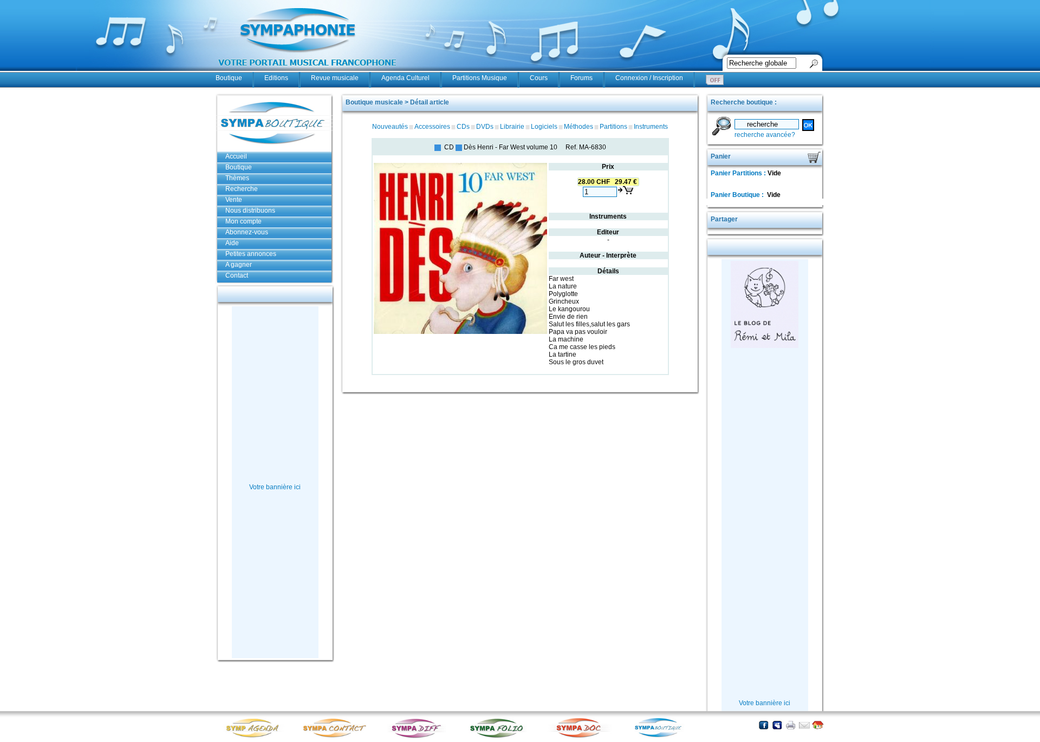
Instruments (651, 126)
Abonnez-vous (246, 232)
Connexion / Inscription (649, 78)
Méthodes (578, 126)
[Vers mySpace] (777, 725)
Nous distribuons (250, 210)
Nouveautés (390, 126)
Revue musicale (335, 78)
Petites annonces (250, 254)
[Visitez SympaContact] (337, 737)
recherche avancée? (764, 135)
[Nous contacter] (804, 725)
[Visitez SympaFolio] (500, 737)
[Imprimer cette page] (790, 725)
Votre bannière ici (275, 487)
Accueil (236, 156)
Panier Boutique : (738, 195)
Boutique (229, 78)
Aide (232, 243)
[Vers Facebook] (763, 725)
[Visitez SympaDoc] (581, 736)
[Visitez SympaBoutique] (662, 737)
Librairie (512, 126)
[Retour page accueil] (817, 725)
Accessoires (432, 126)
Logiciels (544, 126)
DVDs (484, 126)
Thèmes (237, 178)
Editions (276, 78)
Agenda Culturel (405, 78)
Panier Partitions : (739, 173)
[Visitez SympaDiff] (418, 737)
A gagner (238, 264)
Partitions (613, 126)
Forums (581, 78)
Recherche (241, 189)
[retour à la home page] (308, 71)
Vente (233, 199)
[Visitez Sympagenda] (256, 737)
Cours (539, 78)
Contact (236, 275)
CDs (463, 126)
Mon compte (243, 221)
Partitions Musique (479, 78)
